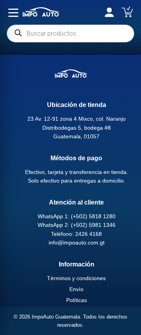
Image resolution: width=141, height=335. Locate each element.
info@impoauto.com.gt (77, 242)
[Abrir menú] (13, 12)
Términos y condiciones (76, 278)
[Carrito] (127, 12)
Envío (76, 289)
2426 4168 (88, 234)
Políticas (76, 300)
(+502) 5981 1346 (93, 225)
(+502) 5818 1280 (93, 216)
